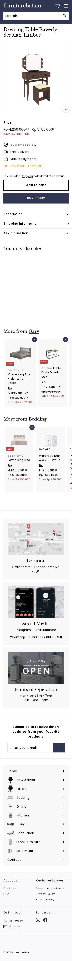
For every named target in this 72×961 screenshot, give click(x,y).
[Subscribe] (59, 747)
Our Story (9, 888)
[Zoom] (66, 108)
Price (7, 122)
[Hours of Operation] (36, 668)
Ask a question (15, 233)
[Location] (36, 539)
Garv (34, 331)
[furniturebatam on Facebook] (45, 920)
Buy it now (36, 197)
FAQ (6, 894)
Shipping (27, 176)
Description (13, 214)
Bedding (38, 419)
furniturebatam (22, 6)
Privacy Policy (45, 894)
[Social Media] (36, 602)
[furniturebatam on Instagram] (38, 920)
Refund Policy (45, 899)
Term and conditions (50, 888)
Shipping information (21, 223)
